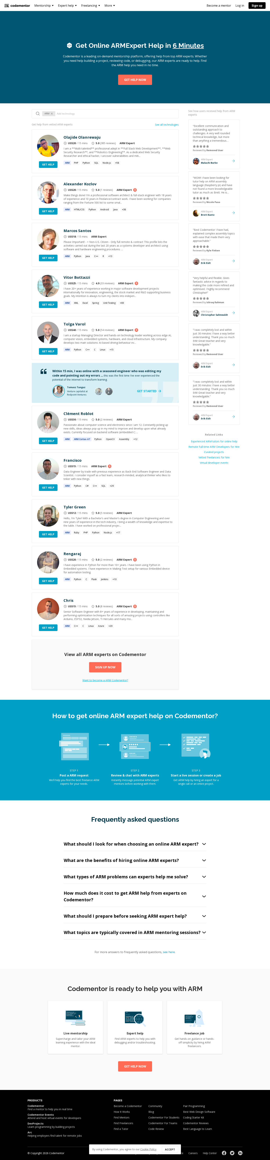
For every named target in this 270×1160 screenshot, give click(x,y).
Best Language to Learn (197, 1129)
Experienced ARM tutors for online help (214, 441)
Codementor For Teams (162, 1123)
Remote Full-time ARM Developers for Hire (214, 446)
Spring (95, 302)
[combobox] (116, 113)
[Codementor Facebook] (224, 1153)
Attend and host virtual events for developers (54, 1116)
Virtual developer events (214, 462)
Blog (151, 1111)
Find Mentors (121, 1117)
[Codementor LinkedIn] (240, 1153)
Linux (102, 349)
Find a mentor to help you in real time (50, 1107)
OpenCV (110, 439)
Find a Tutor (121, 1129)
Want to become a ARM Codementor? (105, 680)
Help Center (210, 1153)
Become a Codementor (128, 1106)
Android (104, 209)
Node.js (107, 162)
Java (115, 209)
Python (86, 162)
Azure (101, 626)
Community (155, 1106)
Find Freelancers (123, 1123)
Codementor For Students (163, 1117)
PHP (76, 162)
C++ (96, 256)
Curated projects (214, 452)
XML (76, 302)
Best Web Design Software (199, 1111)
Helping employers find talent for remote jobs (55, 1134)
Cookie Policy (148, 1149)
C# (87, 485)
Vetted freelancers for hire (214, 457)
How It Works (122, 1111)
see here (169, 952)
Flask (94, 579)
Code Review (156, 1129)
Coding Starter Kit (193, 1117)
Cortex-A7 (82, 439)
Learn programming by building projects (51, 1125)
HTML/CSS (79, 209)
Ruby (76, 532)
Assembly (124, 439)
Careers (193, 1153)
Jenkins (104, 579)
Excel (85, 302)
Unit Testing (109, 302)
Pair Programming (194, 1106)
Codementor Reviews (196, 1123)
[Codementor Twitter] (232, 1153)
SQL (96, 162)
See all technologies (167, 124)
